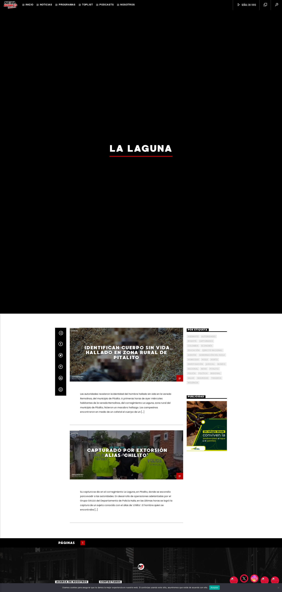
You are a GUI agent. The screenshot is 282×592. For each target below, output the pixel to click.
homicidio (193, 385)
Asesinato (193, 362)
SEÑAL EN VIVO (248, 5)
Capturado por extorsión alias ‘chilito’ (127, 478)
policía (192, 399)
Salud (191, 403)
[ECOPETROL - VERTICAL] (207, 451)
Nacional (193, 394)
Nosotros (127, 5)
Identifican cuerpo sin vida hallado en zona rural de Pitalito (127, 378)
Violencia (193, 408)
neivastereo (77, 402)
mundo (221, 389)
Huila (205, 385)
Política (203, 399)
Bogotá (192, 366)
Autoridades (208, 362)
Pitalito (214, 394)
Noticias (46, 5)
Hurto (214, 385)
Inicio (29, 5)
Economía (206, 371)
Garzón (192, 380)
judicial (210, 389)
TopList (87, 5)
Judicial (74, 356)
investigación (195, 389)
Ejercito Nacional (212, 375)
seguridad (203, 403)
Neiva (204, 394)
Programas (67, 5)
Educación (194, 375)
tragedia (216, 403)
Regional (216, 399)
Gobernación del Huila (212, 380)
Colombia (193, 371)
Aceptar (214, 587)
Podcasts (106, 5)
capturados (206, 366)
